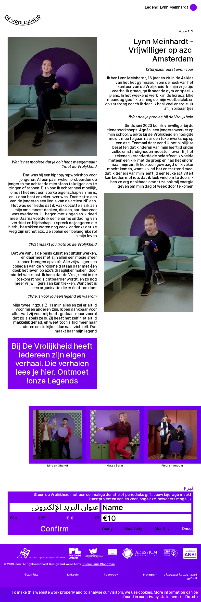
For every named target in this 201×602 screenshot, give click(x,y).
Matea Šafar (115, 465)
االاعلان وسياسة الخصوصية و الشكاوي (180, 576)
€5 (97, 518)
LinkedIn (73, 574)
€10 (69, 518)
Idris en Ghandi (57, 465)
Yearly (107, 529)
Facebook (111, 574)
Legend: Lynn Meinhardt (166, 7)
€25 (42, 518)
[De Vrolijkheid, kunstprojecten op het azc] (195, 5)
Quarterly (133, 529)
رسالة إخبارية (31, 574)
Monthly (162, 529)
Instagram (150, 574)
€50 (13, 518)
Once (186, 529)
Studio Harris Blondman (98, 564)
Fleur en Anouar (172, 465)
